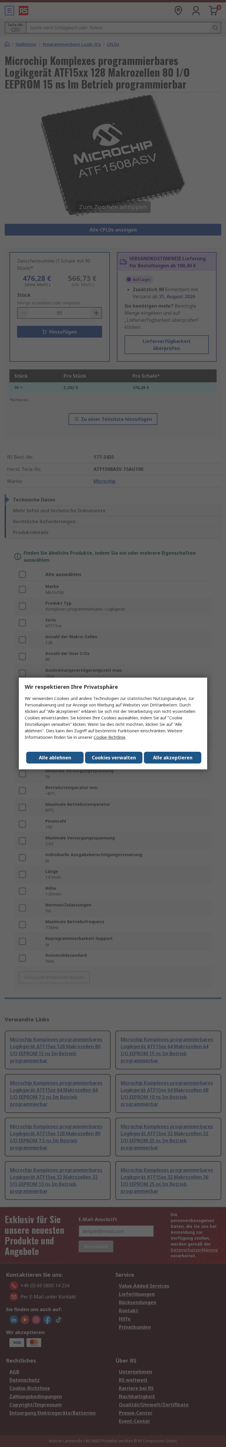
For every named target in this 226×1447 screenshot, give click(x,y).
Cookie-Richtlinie (109, 737)
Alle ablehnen (55, 757)
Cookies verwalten (114, 757)
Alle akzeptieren (172, 757)
